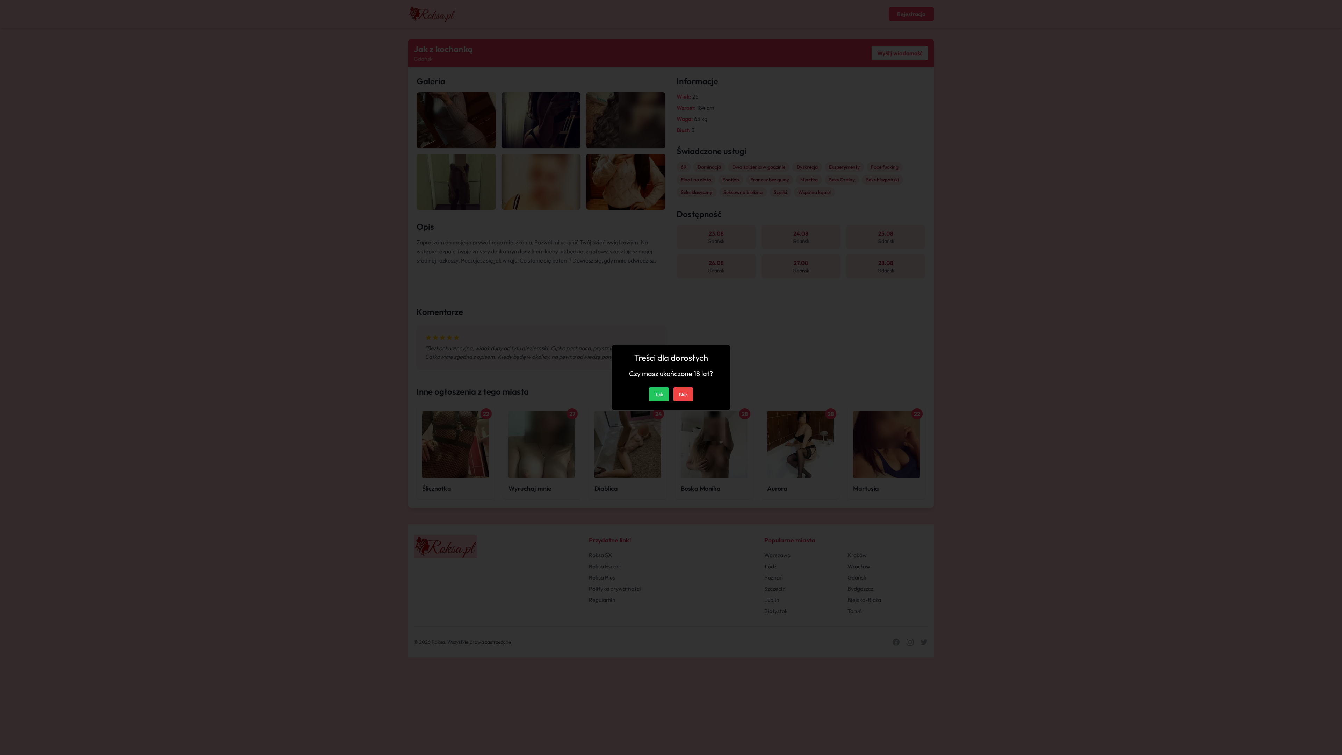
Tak (659, 394)
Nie (683, 394)
